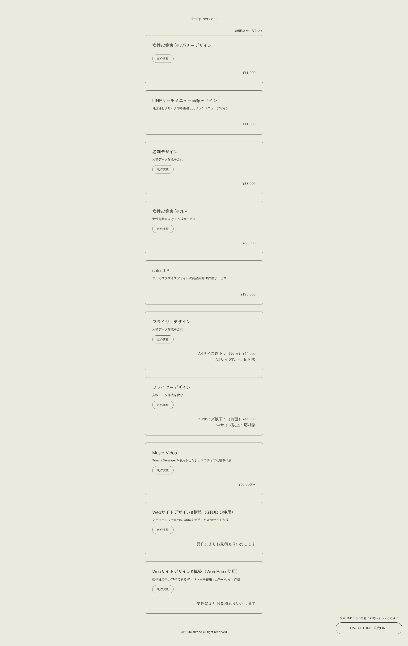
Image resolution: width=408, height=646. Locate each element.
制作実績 (163, 58)
